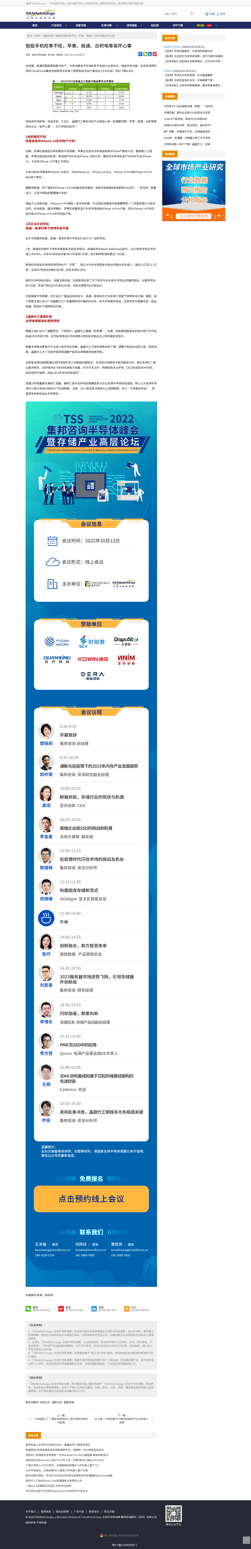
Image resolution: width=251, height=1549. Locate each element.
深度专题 (81, 25)
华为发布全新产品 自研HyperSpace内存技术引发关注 (57, 1491)
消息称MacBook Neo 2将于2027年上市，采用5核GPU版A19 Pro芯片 (65, 1460)
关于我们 (31, 1511)
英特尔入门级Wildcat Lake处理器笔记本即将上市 (54, 1480)
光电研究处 (91, 3)
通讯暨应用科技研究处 (131, 3)
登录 (222, 14)
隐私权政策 (62, 1511)
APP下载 (178, 25)
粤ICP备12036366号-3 (124, 1545)
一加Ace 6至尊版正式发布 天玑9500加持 (48, 1485)
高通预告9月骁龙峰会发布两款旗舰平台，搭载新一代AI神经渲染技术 (65, 1450)
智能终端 (48, 35)
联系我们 (94, 1511)
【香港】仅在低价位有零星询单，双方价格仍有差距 (193, 56)
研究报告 (132, 25)
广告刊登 (79, 1511)
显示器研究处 (75, 3)
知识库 (155, 25)
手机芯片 (45, 1402)
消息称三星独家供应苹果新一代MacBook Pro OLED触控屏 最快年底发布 (67, 1455)
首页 (34, 25)
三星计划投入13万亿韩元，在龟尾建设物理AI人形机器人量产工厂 (63, 1465)
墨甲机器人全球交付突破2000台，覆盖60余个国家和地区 (58, 1444)
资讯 (37, 35)
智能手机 (57, 1402)
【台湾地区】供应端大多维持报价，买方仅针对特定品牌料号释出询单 (194, 61)
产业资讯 (56, 25)
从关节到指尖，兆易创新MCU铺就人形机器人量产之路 (57, 1470)
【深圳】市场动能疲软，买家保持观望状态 (188, 51)
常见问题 (109, 1511)
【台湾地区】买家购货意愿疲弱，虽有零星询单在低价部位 (194, 85)
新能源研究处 (108, 3)
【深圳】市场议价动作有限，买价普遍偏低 (188, 75)
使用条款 (46, 1511)
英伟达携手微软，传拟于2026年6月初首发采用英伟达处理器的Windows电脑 (69, 1475)
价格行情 (106, 25)
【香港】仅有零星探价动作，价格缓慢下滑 (188, 80)
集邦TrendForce (35, 3)
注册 (212, 14)
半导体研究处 (57, 3)
